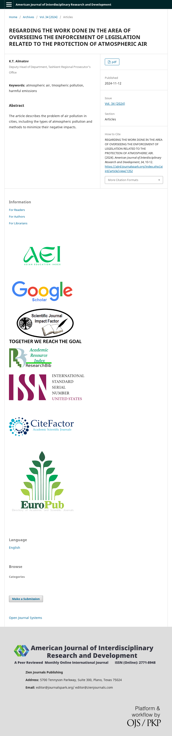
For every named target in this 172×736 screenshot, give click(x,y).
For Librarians (18, 223)
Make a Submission (26, 599)
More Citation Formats (123, 180)
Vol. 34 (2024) (49, 17)
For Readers (17, 210)
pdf (113, 62)
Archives (28, 17)
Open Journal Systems (25, 618)
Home (13, 17)
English (14, 547)
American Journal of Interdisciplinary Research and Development (63, 4)
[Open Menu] (8, 4)
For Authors (17, 216)
